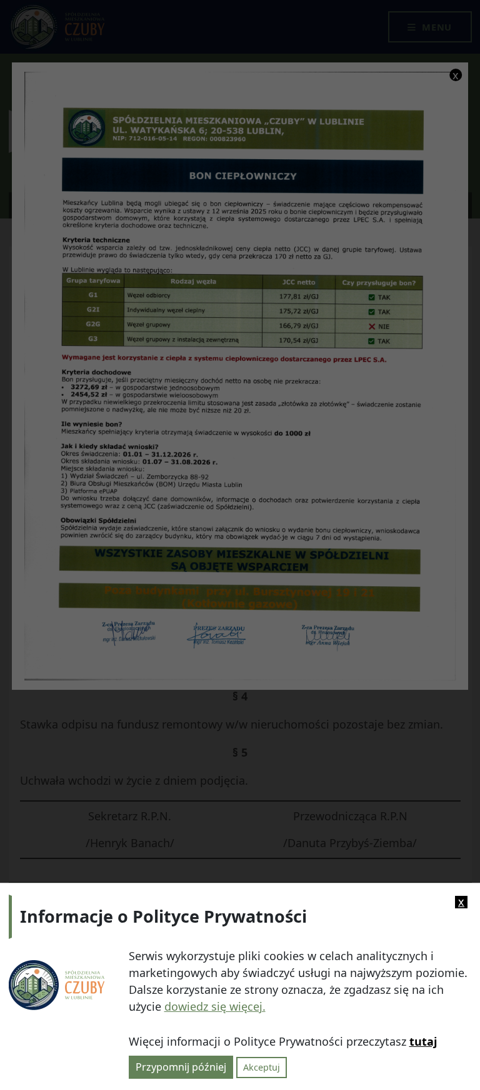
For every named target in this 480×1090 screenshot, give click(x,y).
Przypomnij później (181, 1067)
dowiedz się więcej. (215, 1006)
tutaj (423, 1041)
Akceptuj (261, 1067)
